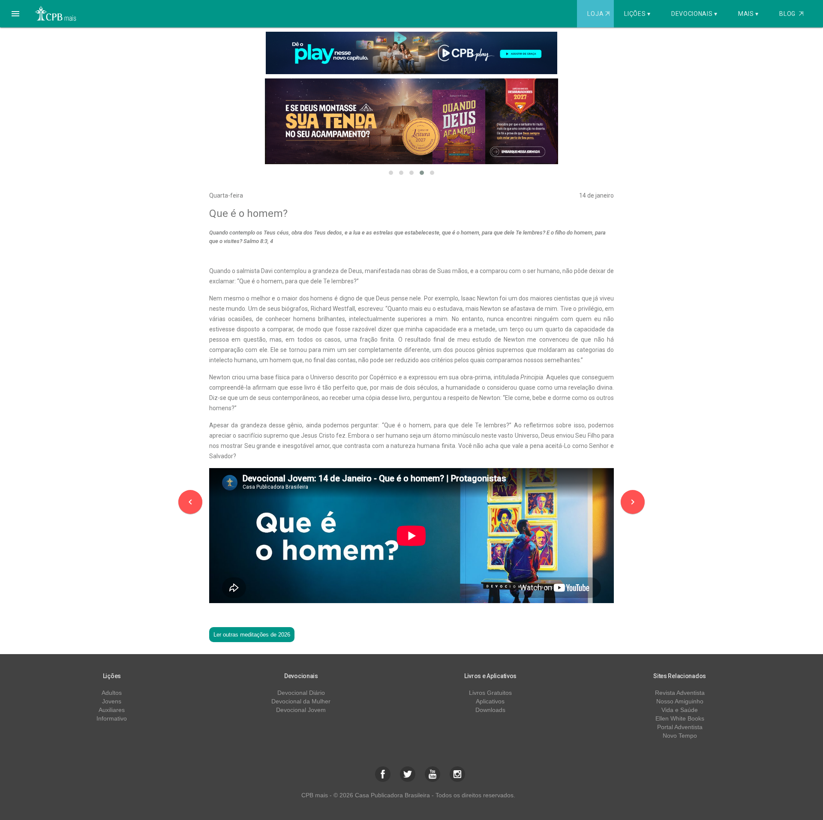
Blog (791, 13)
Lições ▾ (637, 13)
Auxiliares (112, 709)
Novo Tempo (680, 735)
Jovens (111, 701)
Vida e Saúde (679, 709)
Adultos (112, 692)
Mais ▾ (748, 13)
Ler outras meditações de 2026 (251, 634)
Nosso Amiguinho (679, 701)
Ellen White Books (679, 718)
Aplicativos (490, 701)
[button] (15, 13)
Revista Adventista (680, 692)
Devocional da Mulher (300, 701)
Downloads (490, 709)
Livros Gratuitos (490, 692)
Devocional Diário (301, 692)
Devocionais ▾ (694, 13)
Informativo (111, 718)
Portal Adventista (680, 727)
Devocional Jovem (301, 709)
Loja (598, 13)
